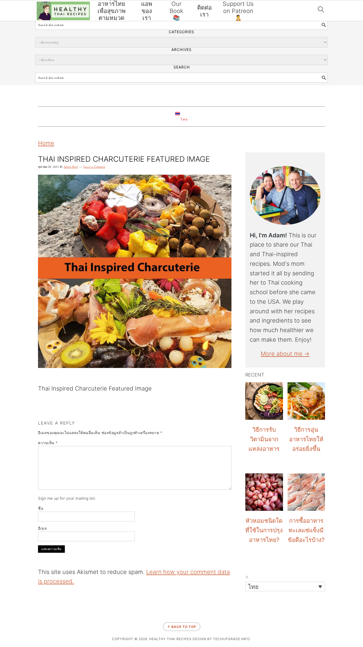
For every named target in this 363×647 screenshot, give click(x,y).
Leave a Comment (94, 167)
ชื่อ (40, 508)
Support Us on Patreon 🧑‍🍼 (238, 10)
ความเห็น (48, 442)
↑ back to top (181, 627)
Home (46, 143)
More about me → (285, 353)
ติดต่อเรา (204, 11)
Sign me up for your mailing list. (67, 498)
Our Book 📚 (176, 10)
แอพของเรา (146, 10)
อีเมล (42, 528)
